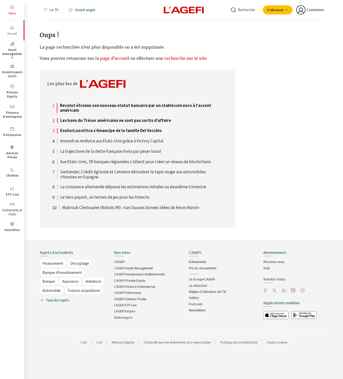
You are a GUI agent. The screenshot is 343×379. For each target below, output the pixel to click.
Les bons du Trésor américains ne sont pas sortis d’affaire (115, 120)
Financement (52, 263)
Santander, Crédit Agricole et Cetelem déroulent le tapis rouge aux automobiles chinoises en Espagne (133, 174)
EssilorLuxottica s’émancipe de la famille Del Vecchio (111, 130)
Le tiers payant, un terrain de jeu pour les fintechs (105, 197)
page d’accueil (115, 58)
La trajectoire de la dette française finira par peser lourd (110, 151)
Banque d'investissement (62, 272)
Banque (48, 281)
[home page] (184, 9)
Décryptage (79, 263)
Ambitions (93, 281)
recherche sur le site (185, 58)
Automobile (51, 290)
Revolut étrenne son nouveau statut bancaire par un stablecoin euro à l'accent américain (135, 108)
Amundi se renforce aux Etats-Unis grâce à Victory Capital (112, 141)
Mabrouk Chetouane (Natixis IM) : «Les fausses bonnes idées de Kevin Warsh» (131, 207)
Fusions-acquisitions (84, 290)
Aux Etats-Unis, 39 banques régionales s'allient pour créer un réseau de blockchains (135, 161)
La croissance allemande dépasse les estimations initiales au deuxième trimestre (133, 187)
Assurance (70, 281)
